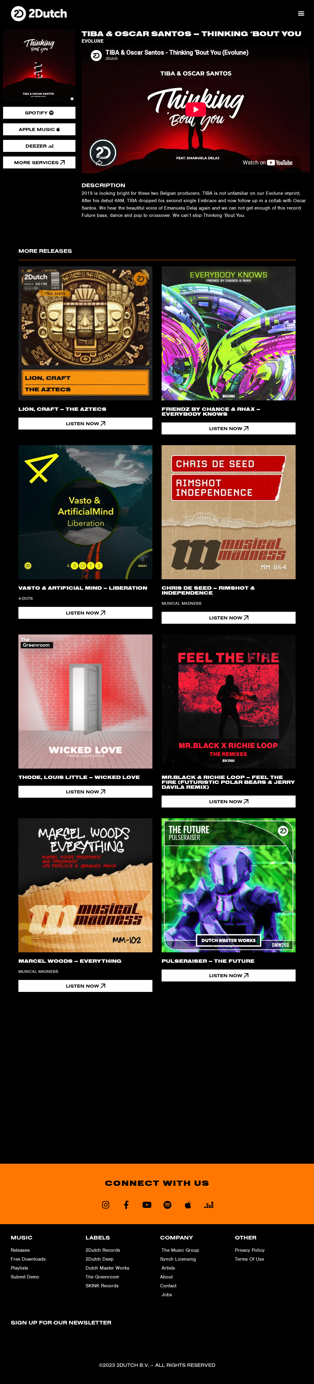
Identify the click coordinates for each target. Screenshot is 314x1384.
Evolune (93, 41)
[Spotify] (167, 1205)
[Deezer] (208, 1205)
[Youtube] (147, 1205)
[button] (301, 13)
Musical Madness (181, 603)
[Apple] (188, 1205)
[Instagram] (105, 1205)
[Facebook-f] (126, 1205)
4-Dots (25, 598)
